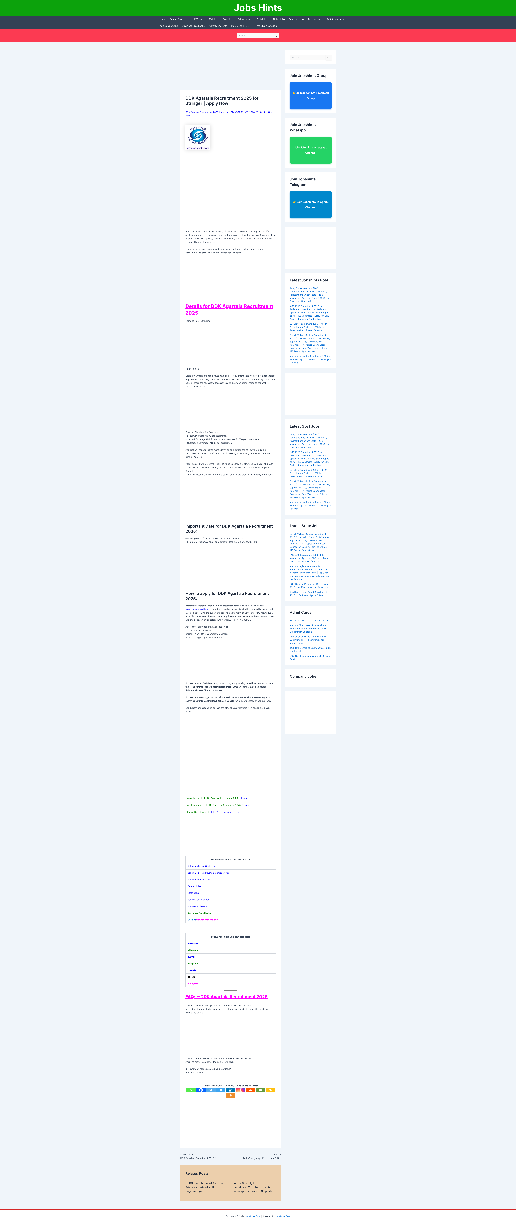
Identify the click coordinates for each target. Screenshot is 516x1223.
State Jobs (193, 893)
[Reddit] (250, 1090)
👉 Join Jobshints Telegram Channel (311, 204)
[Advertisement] (230, 70)
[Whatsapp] (191, 1090)
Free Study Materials (266, 25)
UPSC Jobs (198, 19)
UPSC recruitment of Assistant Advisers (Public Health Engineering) (205, 1187)
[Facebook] (201, 1090)
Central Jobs (194, 886)
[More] (230, 1095)
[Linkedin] (230, 1090)
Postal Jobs (262, 19)
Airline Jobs (279, 19)
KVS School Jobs (335, 19)
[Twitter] (211, 1090)
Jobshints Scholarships (199, 879)
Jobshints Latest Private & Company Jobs (209, 872)
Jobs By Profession (197, 906)
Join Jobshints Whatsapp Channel (310, 150)
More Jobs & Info (240, 25)
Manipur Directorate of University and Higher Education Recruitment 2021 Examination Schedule (309, 628)
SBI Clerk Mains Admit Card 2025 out (309, 620)
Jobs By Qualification (198, 899)
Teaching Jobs (296, 19)
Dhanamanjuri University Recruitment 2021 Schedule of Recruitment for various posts (308, 639)
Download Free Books (193, 25)
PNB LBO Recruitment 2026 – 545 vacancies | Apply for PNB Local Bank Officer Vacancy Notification (309, 558)
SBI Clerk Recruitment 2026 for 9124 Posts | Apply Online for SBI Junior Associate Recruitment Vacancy (308, 327)
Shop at (203, 919)
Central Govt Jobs (179, 19)
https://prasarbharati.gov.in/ (225, 812)
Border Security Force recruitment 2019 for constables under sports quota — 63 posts (253, 1187)
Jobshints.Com (252, 1216)
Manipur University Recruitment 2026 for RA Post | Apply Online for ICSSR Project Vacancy (310, 359)
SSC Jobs (213, 19)
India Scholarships (168, 25)
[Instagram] (240, 1090)
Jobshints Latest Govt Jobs (202, 866)
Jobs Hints (258, 7)
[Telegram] (220, 1090)
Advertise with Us (218, 25)
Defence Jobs (315, 19)
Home (162, 19)
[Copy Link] (270, 1090)
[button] (250, 25)
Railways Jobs (245, 19)
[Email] (260, 1090)
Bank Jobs (228, 19)
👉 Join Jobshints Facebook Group (310, 95)
